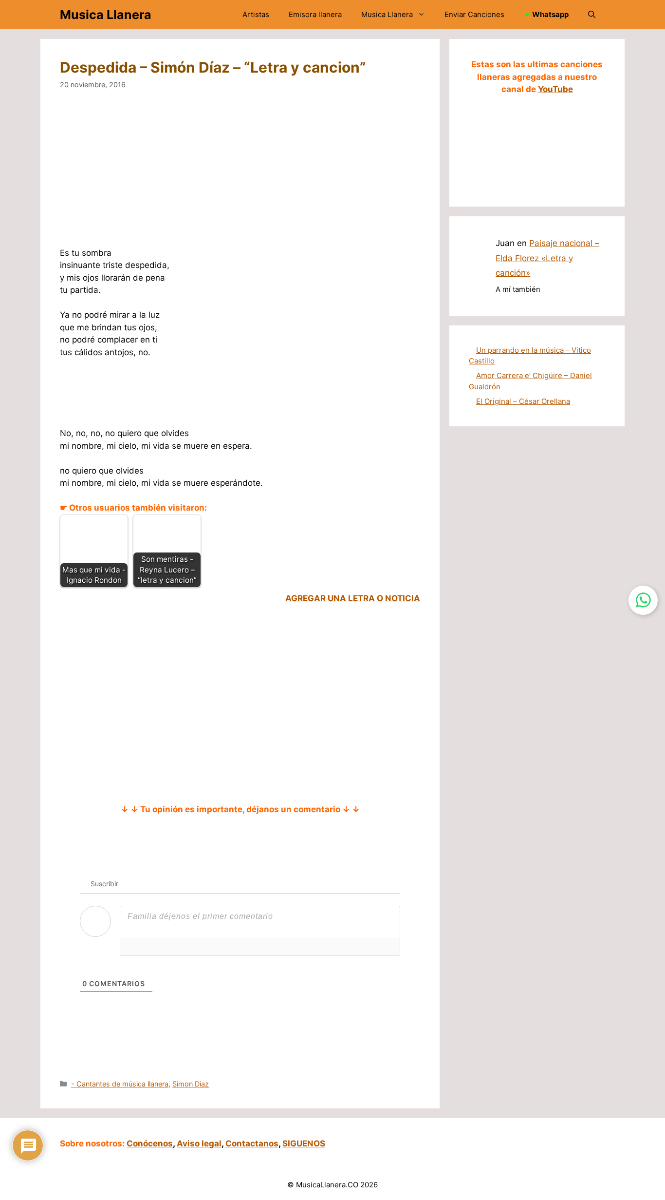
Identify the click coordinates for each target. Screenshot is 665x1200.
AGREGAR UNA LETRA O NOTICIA (352, 598)
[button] (591, 14)
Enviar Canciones (474, 14)
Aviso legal (199, 1143)
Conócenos (150, 1143)
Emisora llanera (315, 14)
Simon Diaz (190, 1084)
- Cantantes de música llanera (119, 1084)
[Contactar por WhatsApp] (643, 600)
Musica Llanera (105, 14)
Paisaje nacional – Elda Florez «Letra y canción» (547, 258)
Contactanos (251, 1143)
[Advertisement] (240, 175)
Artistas (255, 14)
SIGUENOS (303, 1143)
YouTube (555, 89)
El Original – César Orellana (523, 401)
